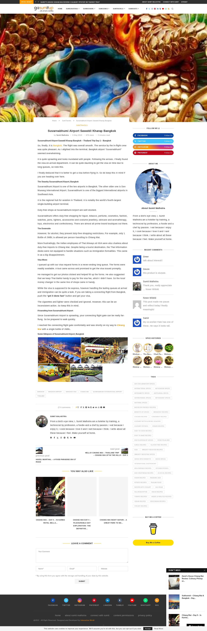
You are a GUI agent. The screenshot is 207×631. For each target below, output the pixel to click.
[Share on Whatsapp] (99, 407)
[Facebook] (146, 9)
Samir (146, 318)
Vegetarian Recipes (157, 501)
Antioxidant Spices (162, 398)
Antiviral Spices (140, 402)
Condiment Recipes (159, 416)
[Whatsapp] (166, 9)
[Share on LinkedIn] (89, 407)
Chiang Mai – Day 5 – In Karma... (191, 616)
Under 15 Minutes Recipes (161, 496)
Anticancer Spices (162, 388)
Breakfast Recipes (161, 412)
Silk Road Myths (140, 492)
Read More (158, 628)
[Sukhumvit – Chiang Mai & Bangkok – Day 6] (174, 601)
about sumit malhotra (151, 2)
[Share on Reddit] (93, 407)
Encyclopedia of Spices (143, 440)
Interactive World (87, 620)
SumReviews (88, 9)
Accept (148, 629)
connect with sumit (171, 2)
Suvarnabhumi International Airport (107, 391)
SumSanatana (72, 9)
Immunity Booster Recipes (152, 449)
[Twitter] (149, 9)
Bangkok (57, 145)
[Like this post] (78, 407)
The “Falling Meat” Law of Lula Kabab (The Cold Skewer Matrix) (68, 2)
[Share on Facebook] (81, 407)
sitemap (184, 2)
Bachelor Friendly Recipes (145, 407)
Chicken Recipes (140, 416)
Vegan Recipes (140, 501)
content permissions (124, 615)
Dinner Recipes (158, 426)
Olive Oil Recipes (164, 473)
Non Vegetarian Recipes (143, 473)
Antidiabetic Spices (142, 393)
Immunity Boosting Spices (144, 454)
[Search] (172, 9)
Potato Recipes (140, 482)
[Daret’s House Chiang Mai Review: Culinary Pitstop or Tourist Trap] (174, 582)
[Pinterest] (155, 9)
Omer (146, 256)
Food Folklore (164, 440)
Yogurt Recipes (140, 506)
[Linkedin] (158, 9)
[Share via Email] (104, 407)
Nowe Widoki (149, 298)
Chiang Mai (84, 391)
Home (60, 9)
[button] (35, 2)
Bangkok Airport (55, 391)
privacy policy (145, 615)
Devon (146, 269)
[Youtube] (163, 9)
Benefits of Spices (141, 412)
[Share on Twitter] (83, 407)
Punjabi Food (156, 482)
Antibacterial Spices (142, 388)
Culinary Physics (141, 426)
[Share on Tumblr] (91, 407)
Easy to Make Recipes (142, 435)
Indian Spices (160, 459)
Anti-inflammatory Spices (144, 384)
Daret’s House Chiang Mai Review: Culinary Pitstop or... (193, 578)
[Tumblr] (160, 9)
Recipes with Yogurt (142, 487)
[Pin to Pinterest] (86, 407)
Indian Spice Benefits (142, 459)
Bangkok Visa (71, 391)
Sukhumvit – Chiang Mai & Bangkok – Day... (193, 597)
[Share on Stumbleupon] (96, 407)
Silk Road (159, 487)
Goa (136, 449)
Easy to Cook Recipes (143, 431)
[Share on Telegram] (101, 407)
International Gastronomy (145, 463)
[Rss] (169, 9)
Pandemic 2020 (155, 478)
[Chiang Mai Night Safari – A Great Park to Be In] (113, 496)
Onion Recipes (140, 478)
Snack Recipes (157, 492)
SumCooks (103, 9)
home (58, 615)
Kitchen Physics (162, 468)
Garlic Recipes (140, 445)
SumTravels (118, 9)
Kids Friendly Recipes (142, 468)
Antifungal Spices (161, 393)
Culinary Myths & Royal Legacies (147, 421)
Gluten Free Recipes (159, 445)
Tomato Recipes (140, 496)
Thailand (40, 396)
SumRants (133, 9)
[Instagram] (152, 9)
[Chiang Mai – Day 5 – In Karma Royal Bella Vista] (50, 496)
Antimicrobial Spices (142, 398)
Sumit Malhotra (62, 135)
